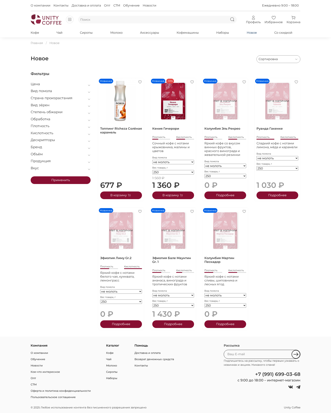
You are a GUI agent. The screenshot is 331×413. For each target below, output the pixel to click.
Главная (37, 43)
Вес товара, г (160, 167)
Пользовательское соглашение (53, 397)
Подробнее (225, 195)
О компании (40, 5)
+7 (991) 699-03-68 (277, 374)
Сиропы (86, 32)
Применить (60, 180)
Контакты (61, 5)
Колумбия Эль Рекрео (222, 128)
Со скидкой (283, 32)
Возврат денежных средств (154, 359)
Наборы (222, 32)
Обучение (131, 5)
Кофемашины (188, 32)
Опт (107, 5)
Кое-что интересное (45, 372)
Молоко (116, 32)
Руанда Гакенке (269, 128)
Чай (59, 32)
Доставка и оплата (86, 5)
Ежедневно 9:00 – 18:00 (280, 5)
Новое (252, 32)
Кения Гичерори (165, 128)
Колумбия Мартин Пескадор (219, 260)
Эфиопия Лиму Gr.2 (115, 258)
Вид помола (159, 157)
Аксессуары (149, 32)
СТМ (116, 5)
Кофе (35, 32)
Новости (149, 5)
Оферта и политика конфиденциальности (61, 391)
